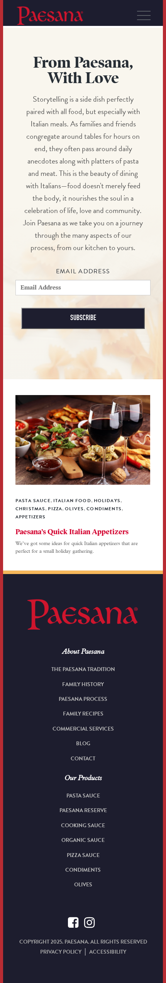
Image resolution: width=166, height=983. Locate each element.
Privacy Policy (60, 952)
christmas (30, 508)
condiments (104, 508)
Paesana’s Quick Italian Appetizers (72, 532)
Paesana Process (83, 699)
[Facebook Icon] (73, 924)
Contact (83, 759)
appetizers (30, 516)
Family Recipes (83, 714)
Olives (83, 885)
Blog (83, 743)
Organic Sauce (83, 840)
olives (74, 508)
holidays (107, 500)
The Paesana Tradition (83, 669)
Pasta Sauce (33, 500)
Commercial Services (83, 729)
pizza (55, 508)
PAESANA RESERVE (83, 810)
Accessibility (107, 952)
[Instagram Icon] (89, 924)
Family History (83, 684)
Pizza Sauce (83, 855)
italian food (72, 500)
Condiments (83, 870)
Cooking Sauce (83, 825)
